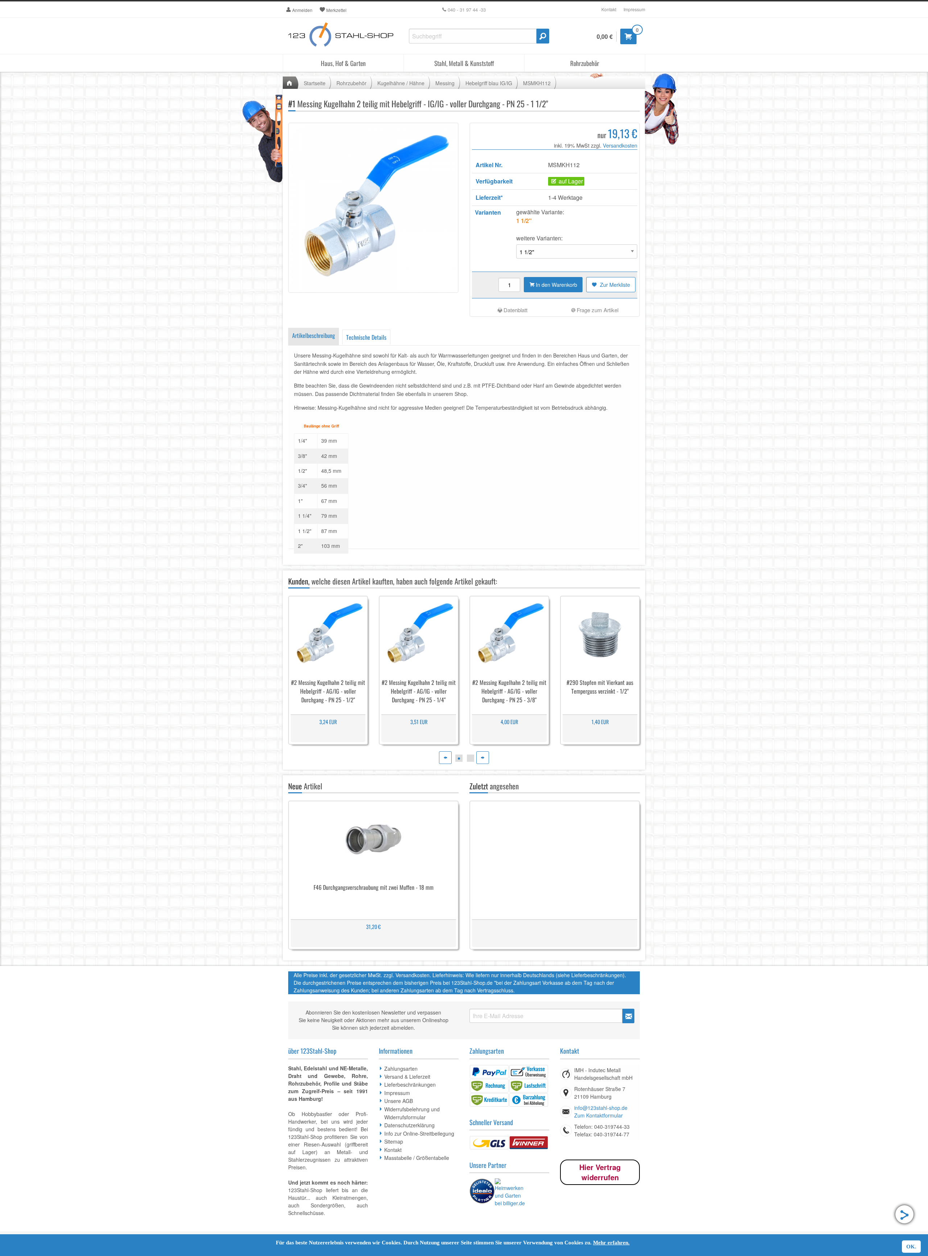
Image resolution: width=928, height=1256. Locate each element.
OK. (911, 1246)
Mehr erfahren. (611, 1242)
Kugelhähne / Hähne (400, 83)
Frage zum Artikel (596, 310)
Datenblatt (514, 310)
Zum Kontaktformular (598, 1115)
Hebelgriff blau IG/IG (488, 83)
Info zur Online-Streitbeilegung (419, 1133)
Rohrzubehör (584, 63)
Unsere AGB (398, 1100)
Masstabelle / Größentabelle (416, 1157)
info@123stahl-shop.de (600, 1107)
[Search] (542, 36)
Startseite (315, 83)
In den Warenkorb (555, 284)
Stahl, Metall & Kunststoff (464, 63)
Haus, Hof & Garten (343, 63)
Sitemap (393, 1141)
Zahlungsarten (401, 1068)
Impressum (634, 9)
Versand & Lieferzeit (407, 1076)
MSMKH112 (537, 83)
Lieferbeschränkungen (410, 1084)
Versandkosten (620, 145)
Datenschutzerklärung (409, 1125)
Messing (445, 83)
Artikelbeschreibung (313, 335)
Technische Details (366, 337)
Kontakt (608, 9)
